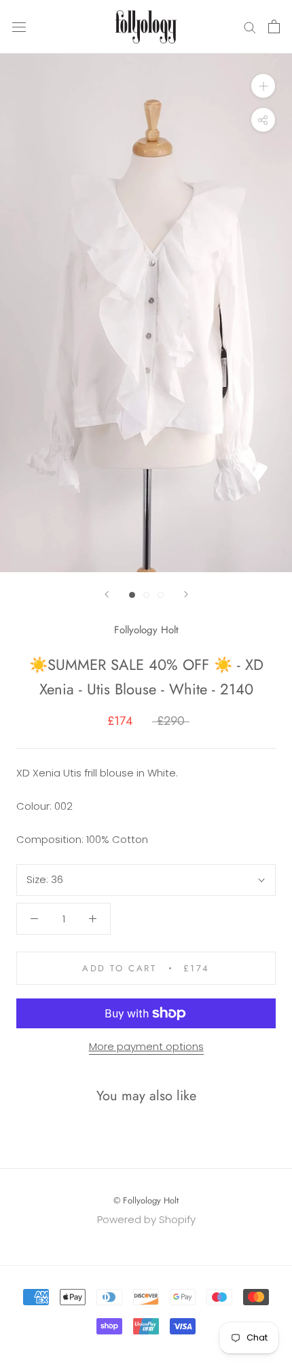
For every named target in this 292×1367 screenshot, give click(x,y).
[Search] (250, 27)
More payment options (146, 1046)
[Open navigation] (19, 26)
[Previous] (107, 594)
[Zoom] (263, 86)
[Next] (186, 594)
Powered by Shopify (146, 1219)
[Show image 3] (161, 595)
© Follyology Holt (146, 1200)
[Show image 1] (132, 595)
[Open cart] (274, 26)
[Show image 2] (146, 595)
